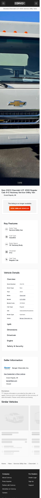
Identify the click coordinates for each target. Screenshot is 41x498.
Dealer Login (33, 477)
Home (4, 464)
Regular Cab (13, 260)
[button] (37, 98)
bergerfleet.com (11, 381)
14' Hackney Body (16, 245)
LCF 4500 (22, 299)
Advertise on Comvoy (9, 489)
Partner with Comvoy (8, 485)
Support (31, 485)
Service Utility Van (16, 230)
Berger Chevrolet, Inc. (26, 318)
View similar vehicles (19, 208)
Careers (4, 492)
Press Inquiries (6, 481)
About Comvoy (7, 477)
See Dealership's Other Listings (14, 374)
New (10, 464)
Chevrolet (22, 295)
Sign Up (31, 481)
